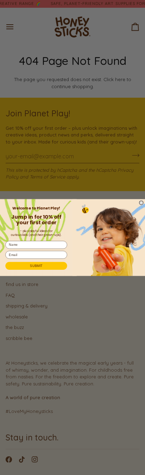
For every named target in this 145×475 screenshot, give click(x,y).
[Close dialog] (141, 203)
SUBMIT (36, 266)
